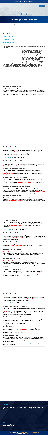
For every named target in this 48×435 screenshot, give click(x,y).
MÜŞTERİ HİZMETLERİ (19, 1)
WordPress (11, 432)
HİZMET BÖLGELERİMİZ (28, 1)
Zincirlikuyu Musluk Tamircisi (8, 343)
